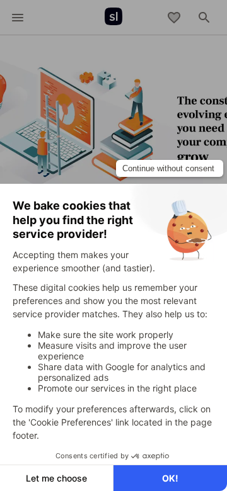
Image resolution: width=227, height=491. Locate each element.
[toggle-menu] (17, 17)
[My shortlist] (174, 17)
